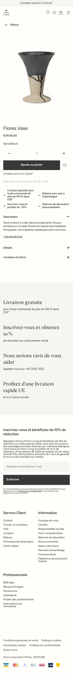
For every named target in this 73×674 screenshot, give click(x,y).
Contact (8, 520)
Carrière (42, 525)
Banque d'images (13, 587)
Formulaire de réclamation (18, 541)
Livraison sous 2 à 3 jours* (18, 173)
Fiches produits (47, 554)
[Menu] (67, 12)
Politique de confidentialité (30, 491)
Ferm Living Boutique (50, 533)
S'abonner (12, 479)
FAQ (5, 529)
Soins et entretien (48, 541)
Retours (7, 537)
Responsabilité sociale (51, 529)
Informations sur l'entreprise (12, 605)
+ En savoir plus (12, 237)
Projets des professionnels (18, 599)
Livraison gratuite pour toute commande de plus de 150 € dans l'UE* (20, 195)
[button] (11, 25)
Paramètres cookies (14, 645)
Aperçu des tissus (48, 546)
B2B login (8, 582)
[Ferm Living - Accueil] (6, 12)
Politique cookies (51, 640)
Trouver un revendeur (15, 525)
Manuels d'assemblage (51, 550)
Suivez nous (10, 650)
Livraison (8, 533)
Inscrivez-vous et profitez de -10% (17, 206)
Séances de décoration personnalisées (55, 206)
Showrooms (10, 591)
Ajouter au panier (32, 165)
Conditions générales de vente (20, 640)
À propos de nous (48, 520)
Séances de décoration (51, 537)
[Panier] (60, 12)
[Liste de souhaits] (54, 12)
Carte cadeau (11, 546)
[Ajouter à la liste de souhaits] (65, 165)
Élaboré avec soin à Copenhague (53, 195)
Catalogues (9, 595)
